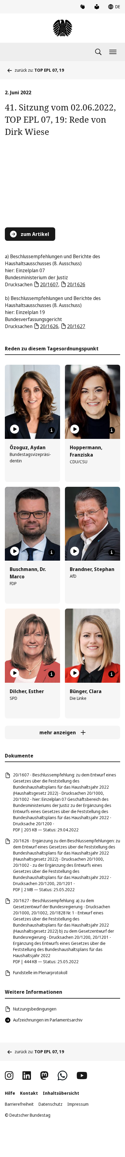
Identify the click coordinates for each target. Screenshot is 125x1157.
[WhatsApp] (62, 1075)
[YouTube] (81, 1075)
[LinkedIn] (26, 1075)
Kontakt (29, 1093)
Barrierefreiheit (19, 1104)
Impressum (78, 1104)
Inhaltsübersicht (61, 1093)
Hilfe (10, 1093)
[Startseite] (62, 28)
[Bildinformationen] (51, 430)
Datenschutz (50, 1104)
